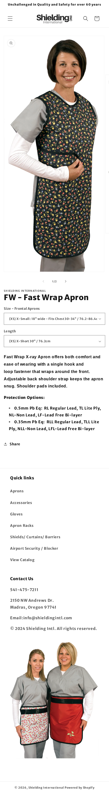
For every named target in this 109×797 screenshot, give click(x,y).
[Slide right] (65, 281)
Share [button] (15, 444)
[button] (10, 18)
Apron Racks (22, 525)
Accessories (21, 502)
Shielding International (46, 787)
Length (10, 331)
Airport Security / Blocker (34, 548)
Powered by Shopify (80, 787)
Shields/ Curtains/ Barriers (35, 537)
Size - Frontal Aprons (22, 308)
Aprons (17, 491)
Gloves (16, 514)
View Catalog (22, 560)
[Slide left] (43, 281)
